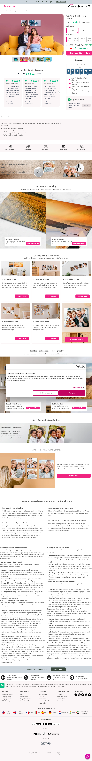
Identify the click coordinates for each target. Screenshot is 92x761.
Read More (12, 96)
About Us (41, 697)
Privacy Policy (61, 699)
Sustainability (42, 703)
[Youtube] (89, 694)
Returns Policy (61, 701)
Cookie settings (45, 393)
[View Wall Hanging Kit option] (67, 168)
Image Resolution (25, 699)
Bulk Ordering (6, 701)
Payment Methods (7, 694)
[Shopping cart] (89, 6)
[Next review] (59, 92)
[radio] (72, 30)
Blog (21, 694)
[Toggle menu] (2, 6)
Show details (77, 387)
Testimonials (42, 699)
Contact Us (60, 694)
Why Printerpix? (43, 694)
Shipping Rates (6, 699)
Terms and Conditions (45, 701)
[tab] (16, 59)
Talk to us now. (73, 106)
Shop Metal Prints (33, 243)
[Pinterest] (82, 694)
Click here (86, 105)
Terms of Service (49, 753)
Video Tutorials (24, 701)
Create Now (22, 296)
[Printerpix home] (9, 6)
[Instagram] (79, 694)
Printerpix (42, 753)
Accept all (72, 393)
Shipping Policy (6, 697)
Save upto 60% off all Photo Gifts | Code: (46, 2)
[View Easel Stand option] (67, 163)
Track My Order (62, 697)
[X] (86, 694)
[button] (79, 53)
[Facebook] (75, 694)
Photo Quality (24, 697)
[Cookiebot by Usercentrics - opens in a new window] (77, 366)
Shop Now (58, 669)
